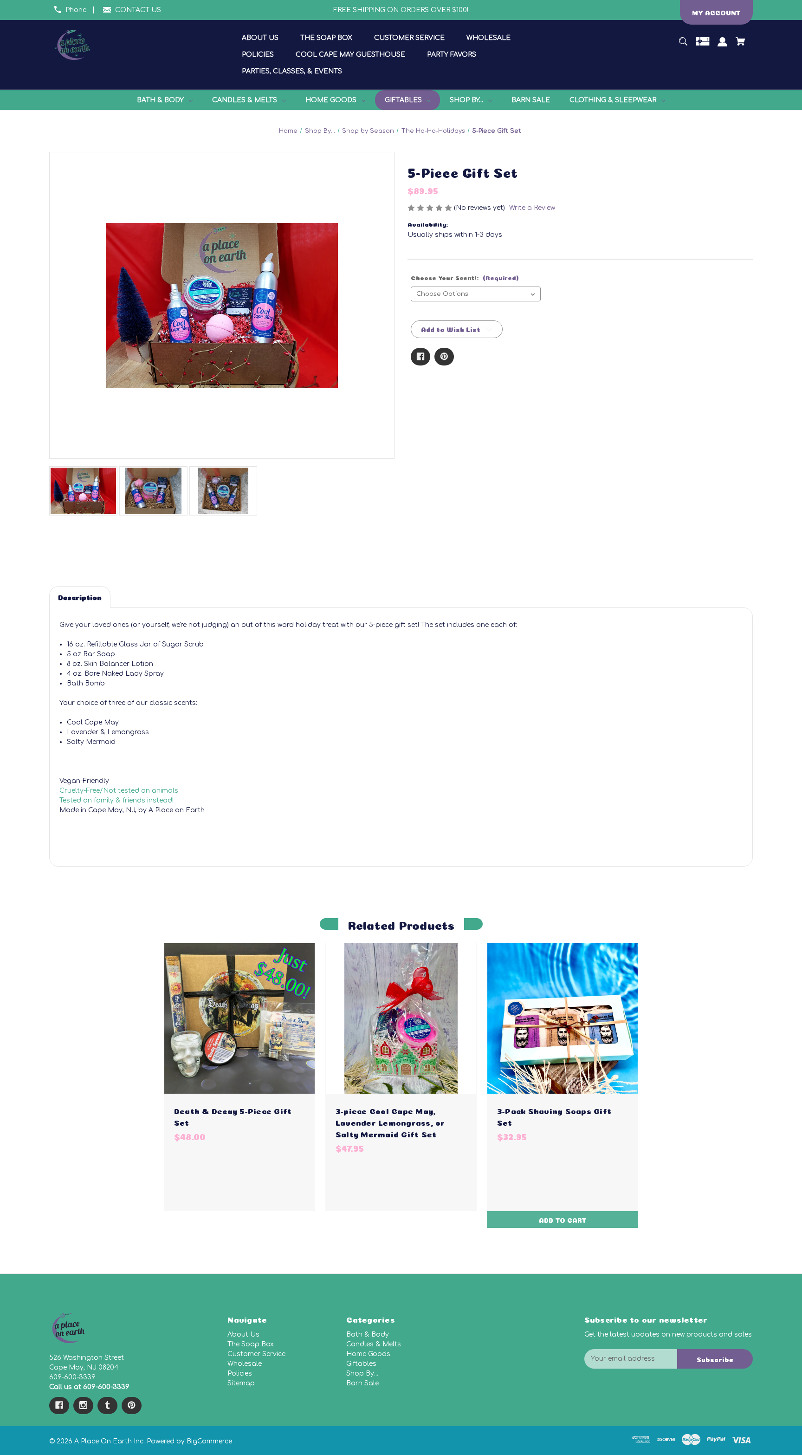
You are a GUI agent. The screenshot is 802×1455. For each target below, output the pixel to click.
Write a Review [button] (532, 207)
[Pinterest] (444, 356)
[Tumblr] (107, 1405)
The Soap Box (250, 1344)
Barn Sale (362, 1383)
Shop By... (362, 1373)
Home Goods (368, 1354)
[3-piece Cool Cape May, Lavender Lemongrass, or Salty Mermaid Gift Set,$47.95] (401, 1018)
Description (80, 596)
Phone (75, 10)
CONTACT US (138, 10)
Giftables (361, 1363)
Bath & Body (367, 1334)
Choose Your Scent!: (464, 277)
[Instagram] (83, 1405)
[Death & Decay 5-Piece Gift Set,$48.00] (239, 1018)
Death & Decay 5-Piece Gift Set (233, 1116)
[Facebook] (420, 356)
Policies (239, 1373)
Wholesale (244, 1363)
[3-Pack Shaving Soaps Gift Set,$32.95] (562, 1018)
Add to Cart (563, 1219)
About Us (243, 1334)
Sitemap (241, 1383)
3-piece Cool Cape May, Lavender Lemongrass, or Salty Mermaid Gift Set (390, 1121)
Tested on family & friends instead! (116, 800)
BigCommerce (209, 1441)
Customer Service (256, 1354)
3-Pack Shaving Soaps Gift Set (554, 1116)
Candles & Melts (373, 1344)
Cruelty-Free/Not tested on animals (118, 790)
